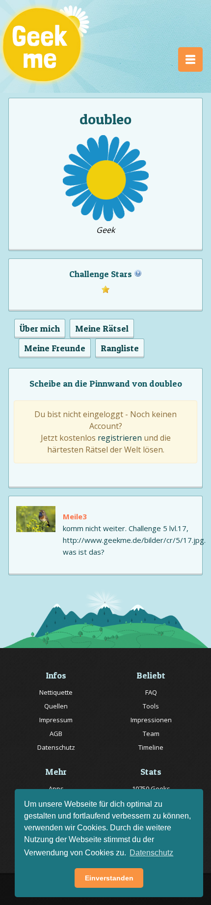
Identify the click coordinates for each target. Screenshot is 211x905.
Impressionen (151, 719)
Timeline (150, 747)
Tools (151, 706)
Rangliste (120, 348)
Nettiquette (56, 692)
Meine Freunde (54, 348)
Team (151, 733)
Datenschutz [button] (151, 852)
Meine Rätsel (102, 328)
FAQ (151, 692)
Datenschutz (56, 747)
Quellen (56, 706)
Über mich (40, 328)
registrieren (120, 437)
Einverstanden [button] (109, 878)
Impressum (56, 719)
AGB (56, 733)
